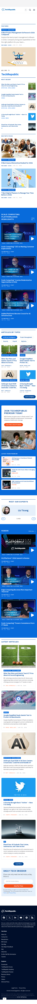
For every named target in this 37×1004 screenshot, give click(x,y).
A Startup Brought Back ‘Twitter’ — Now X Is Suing (14, 115)
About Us (3, 934)
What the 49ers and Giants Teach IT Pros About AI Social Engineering (13, 85)
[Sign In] (25, 9)
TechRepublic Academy (7, 969)
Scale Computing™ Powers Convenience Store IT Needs (17, 624)
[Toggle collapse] (4, 999)
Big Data (23, 341)
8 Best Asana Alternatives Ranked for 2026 (17, 163)
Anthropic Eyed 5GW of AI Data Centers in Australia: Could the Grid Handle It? (13, 105)
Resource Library (5, 974)
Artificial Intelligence (8, 88)
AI (2, 128)
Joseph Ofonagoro (25, 390)
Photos (3, 977)
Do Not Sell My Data (28, 926)
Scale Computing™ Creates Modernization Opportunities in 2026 (16, 281)
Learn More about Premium (13, 424)
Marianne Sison (6, 45)
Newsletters (4, 939)
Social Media (5, 118)
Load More (19, 864)
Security (5, 341)
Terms (5, 892)
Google (3, 98)
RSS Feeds (4, 942)
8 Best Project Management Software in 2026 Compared (18, 34)
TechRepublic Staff (7, 251)
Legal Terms (14, 988)
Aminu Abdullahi (25, 365)
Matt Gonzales (6, 390)
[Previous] (3, 518)
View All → (33, 218)
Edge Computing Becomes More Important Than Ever (16, 591)
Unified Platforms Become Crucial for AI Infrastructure (16, 314)
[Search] (29, 9)
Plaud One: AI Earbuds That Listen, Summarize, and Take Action (11, 125)
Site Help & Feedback (7, 947)
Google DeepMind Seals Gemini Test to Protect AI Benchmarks (12, 95)
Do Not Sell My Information (8, 954)
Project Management (26, 337)
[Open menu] (34, 9)
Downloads (4, 964)
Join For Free (18, 886)
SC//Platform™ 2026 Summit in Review (15, 558)
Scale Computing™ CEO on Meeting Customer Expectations (17, 248)
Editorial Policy (5, 982)
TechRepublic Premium (7, 972)
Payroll (15, 341)
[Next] (34, 518)
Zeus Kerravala (6, 365)
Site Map (3, 944)
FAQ (2, 949)
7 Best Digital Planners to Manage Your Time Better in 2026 (17, 194)
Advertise (4, 952)
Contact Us (4, 937)
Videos (3, 979)
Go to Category (29, 396)
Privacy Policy (12, 892)
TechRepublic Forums (7, 967)
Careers (3, 956)
